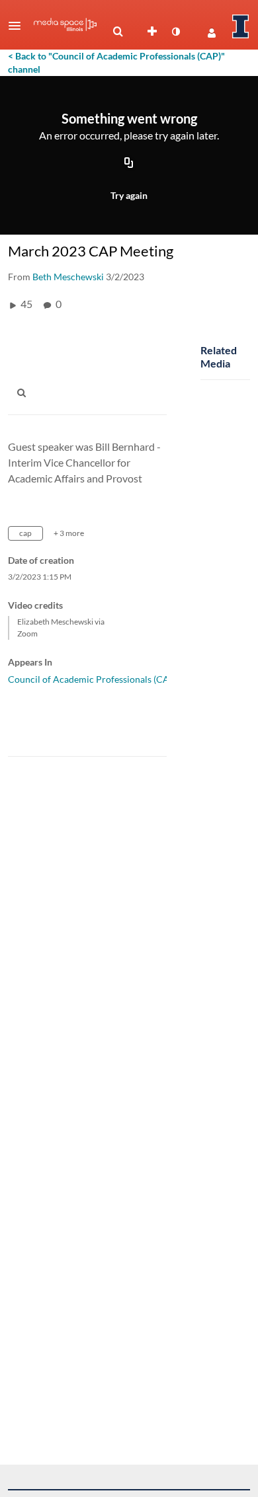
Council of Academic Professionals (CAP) (93, 679)
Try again (129, 195)
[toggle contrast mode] (175, 32)
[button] (18, 26)
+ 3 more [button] (69, 533)
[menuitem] (118, 32)
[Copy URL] (129, 163)
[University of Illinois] (240, 26)
